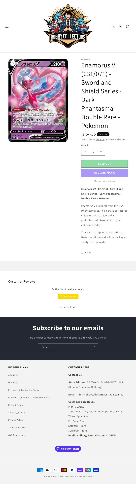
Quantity (85, 145)
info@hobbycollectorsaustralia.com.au (100, 394)
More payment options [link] (104, 181)
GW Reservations (17, 435)
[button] (7, 26)
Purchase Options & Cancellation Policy (29, 397)
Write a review (68, 296)
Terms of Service (17, 427)
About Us (13, 374)
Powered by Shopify (83, 476)
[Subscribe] (94, 347)
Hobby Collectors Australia (62, 476)
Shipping (100, 139)
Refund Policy (15, 404)
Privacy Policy (15, 419)
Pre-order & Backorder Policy (23, 389)
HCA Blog (13, 382)
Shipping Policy (16, 412)
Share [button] (88, 252)
